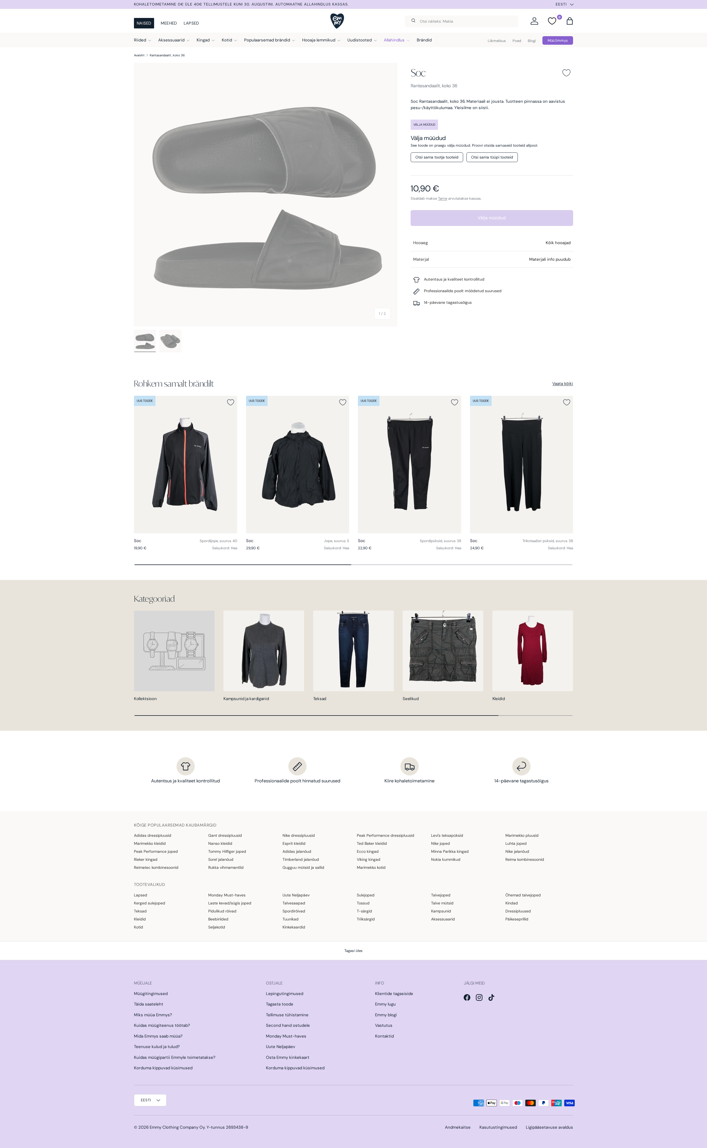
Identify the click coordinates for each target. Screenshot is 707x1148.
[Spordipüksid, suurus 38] (409, 464)
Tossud (363, 903)
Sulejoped (365, 895)
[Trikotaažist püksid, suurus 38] (521, 464)
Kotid (227, 40)
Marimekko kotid (371, 867)
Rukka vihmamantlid (226, 867)
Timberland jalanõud (301, 859)
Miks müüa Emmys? (153, 1015)
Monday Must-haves (227, 895)
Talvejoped (440, 895)
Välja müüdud (492, 218)
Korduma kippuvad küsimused (163, 1068)
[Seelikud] (443, 651)
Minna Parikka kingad (450, 851)
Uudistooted (359, 40)
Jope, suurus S (336, 541)
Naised (144, 23)
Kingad (203, 40)
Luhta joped (516, 843)
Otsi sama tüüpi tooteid (492, 157)
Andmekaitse (458, 1127)
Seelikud (411, 698)
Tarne (442, 198)
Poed (517, 40)
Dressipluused (518, 911)
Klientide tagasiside (394, 993)
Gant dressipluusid (225, 835)
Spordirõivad (294, 911)
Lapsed (191, 23)
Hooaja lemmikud (318, 40)
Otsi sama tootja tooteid (436, 157)
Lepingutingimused (284, 993)
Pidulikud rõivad (222, 911)
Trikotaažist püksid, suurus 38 (548, 541)
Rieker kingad (145, 859)
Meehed (169, 23)
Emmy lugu (385, 1004)
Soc (418, 72)
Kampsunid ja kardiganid (246, 698)
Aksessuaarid (171, 40)
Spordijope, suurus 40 (218, 541)
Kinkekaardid (294, 927)
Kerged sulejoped (149, 903)
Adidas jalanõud (297, 851)
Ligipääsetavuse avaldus (549, 1127)
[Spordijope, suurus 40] (185, 464)
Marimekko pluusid (522, 835)
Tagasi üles (353, 950)
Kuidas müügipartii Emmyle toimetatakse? (174, 1057)
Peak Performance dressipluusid (385, 835)
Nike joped (440, 843)
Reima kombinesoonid (524, 859)
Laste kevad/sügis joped (229, 903)
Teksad (319, 698)
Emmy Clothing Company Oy (177, 1127)
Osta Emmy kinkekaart (287, 1057)
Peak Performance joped (156, 851)
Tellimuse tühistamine (287, 1015)
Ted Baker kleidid (372, 843)
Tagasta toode (279, 1004)
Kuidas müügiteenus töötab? (162, 1025)
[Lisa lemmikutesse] (566, 73)
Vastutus (383, 1025)
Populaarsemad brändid (267, 40)
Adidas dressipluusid (152, 835)
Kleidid (498, 698)
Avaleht (139, 55)
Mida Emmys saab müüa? (158, 1036)
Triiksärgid (366, 919)
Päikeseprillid (516, 919)
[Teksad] (353, 651)
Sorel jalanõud (220, 859)
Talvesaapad (294, 903)
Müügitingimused (151, 993)
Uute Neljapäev (296, 895)
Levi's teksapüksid (447, 835)
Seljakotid (216, 927)
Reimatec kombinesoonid (156, 867)
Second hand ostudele (288, 1025)
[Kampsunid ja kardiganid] (263, 651)
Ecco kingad (368, 851)
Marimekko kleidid (150, 843)
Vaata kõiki (562, 383)
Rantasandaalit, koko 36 (167, 55)
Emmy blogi (386, 1015)
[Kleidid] (532, 651)
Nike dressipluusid (299, 835)
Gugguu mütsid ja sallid (303, 867)
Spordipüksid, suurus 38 (440, 541)
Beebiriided (218, 919)
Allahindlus (394, 40)
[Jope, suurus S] (297, 464)
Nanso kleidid (220, 843)
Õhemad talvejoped (523, 895)
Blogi (532, 40)
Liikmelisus (497, 40)
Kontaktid (384, 1036)
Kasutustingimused (498, 1127)
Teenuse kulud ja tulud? (157, 1046)
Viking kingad (368, 859)
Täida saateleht (148, 1004)
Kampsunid (441, 911)
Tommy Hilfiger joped (227, 851)
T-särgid (364, 911)
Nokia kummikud (445, 859)
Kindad (511, 903)
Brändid (424, 40)
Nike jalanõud (517, 851)
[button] (570, 21)
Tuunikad (291, 919)
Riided (140, 40)
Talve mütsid (442, 903)
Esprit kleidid (294, 843)
